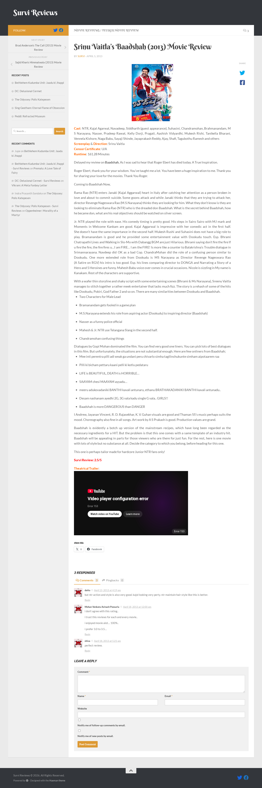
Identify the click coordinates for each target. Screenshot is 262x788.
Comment (84, 671)
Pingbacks (114, 580)
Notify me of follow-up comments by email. (101, 725)
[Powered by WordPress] (27, 780)
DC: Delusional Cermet (28, 91)
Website (82, 708)
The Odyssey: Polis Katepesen (32, 99)
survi (81, 56)
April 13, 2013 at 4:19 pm (107, 590)
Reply (87, 600)
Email (169, 696)
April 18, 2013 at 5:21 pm (107, 641)
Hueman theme (57, 780)
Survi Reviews (35, 12)
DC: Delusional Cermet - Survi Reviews (37, 180)
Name (82, 696)
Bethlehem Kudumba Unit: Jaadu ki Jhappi (39, 82)
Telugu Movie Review (120, 30)
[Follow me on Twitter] (55, 30)
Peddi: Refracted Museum (30, 116)
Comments (88, 580)
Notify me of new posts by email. (95, 735)
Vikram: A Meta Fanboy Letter (29, 185)
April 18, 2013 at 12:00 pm (137, 606)
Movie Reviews (86, 30)
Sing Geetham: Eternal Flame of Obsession (40, 107)
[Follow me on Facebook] (61, 30)
